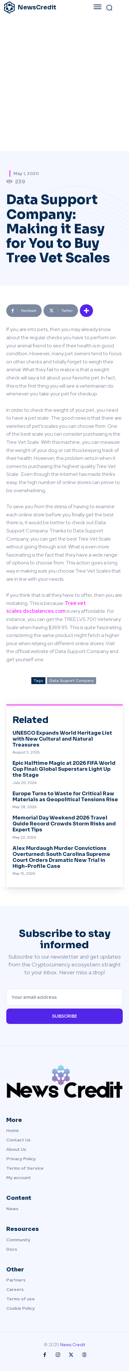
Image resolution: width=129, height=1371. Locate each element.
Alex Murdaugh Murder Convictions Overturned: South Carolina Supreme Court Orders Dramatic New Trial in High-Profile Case (61, 857)
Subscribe (64, 1016)
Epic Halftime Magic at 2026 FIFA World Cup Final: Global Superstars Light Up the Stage (64, 769)
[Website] (84, 1355)
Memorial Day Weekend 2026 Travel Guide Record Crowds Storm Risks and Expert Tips (64, 823)
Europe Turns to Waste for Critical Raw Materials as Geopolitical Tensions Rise (65, 796)
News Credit (72, 1344)
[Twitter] (71, 1355)
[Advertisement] (64, 83)
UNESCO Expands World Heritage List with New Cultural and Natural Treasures (62, 739)
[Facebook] (45, 1355)
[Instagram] (58, 1355)
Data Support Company (71, 680)
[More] (86, 310)
